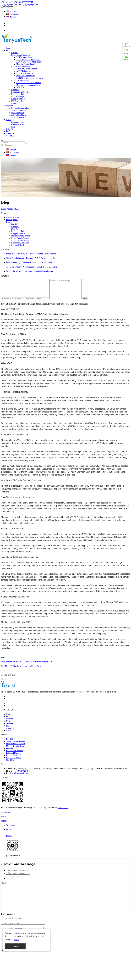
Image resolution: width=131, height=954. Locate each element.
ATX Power (21, 87)
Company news (17, 124)
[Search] (2, 140)
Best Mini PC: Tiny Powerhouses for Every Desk (21, 666)
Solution (9, 106)
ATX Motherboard (23, 71)
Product (9, 50)
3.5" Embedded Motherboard (28, 59)
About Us (10, 133)
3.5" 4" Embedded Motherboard (29, 62)
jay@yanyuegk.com (9, 4)
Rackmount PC (17, 94)
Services (9, 129)
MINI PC (15, 103)
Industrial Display (18, 96)
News (8, 119)
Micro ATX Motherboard (26, 69)
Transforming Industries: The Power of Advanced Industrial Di (26, 662)
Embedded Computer (20, 92)
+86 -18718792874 (9, 2)
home (8, 48)
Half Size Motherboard (25, 64)
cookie (14, 933)
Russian (12, 16)
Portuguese (14, 14)
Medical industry (18, 113)
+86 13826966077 (25, 2)
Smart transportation (19, 110)
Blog (13, 126)
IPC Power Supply (18, 101)
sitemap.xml (63, 807)
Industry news (17, 122)
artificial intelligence (19, 115)
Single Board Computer (20, 55)
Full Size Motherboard (25, 73)
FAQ (8, 131)
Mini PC (14, 229)
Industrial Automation (20, 108)
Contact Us (10, 136)
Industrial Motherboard (20, 66)
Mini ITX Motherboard (20, 80)
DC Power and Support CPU (28, 85)
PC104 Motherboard (24, 57)
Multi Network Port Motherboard (29, 78)
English (12, 11)
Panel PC (15, 89)
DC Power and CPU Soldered (28, 83)
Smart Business (17, 117)
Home (3, 208)
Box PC (14, 52)
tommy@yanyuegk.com (28, 4)
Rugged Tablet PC (18, 99)
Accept (15, 946)
